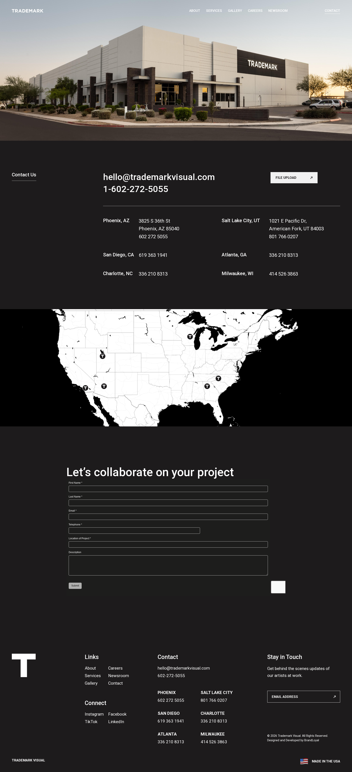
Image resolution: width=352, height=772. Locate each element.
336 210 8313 (153, 274)
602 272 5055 (153, 236)
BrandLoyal (311, 740)
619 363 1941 (153, 255)
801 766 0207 (283, 236)
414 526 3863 (283, 274)
